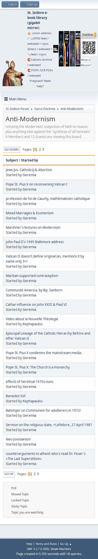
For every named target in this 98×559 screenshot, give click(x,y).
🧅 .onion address (39, 33)
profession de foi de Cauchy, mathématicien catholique (48, 198)
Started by (29, 160)
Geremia (29, 175)
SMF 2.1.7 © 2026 (38, 548)
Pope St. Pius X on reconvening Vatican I (36, 184)
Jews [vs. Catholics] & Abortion (29, 170)
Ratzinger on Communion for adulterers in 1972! (43, 410)
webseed (33, 43)
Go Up (9, 474)
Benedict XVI (16, 396)
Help (29, 544)
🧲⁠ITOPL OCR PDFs (40, 70)
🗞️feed (32, 54)
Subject (12, 160)
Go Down (12, 149)
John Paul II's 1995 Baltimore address (35, 242)
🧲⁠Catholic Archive (39, 59)
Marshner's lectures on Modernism (33, 227)
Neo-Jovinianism (18, 439)
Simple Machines (61, 548)
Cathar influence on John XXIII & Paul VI (36, 304)
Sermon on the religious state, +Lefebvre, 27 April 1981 (49, 425)
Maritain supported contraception (32, 275)
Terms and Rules (46, 544)
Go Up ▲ (66, 544)
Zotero (31, 49)
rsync (44, 43)
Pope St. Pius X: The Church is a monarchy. (38, 367)
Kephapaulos (32, 324)
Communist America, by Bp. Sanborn (34, 290)
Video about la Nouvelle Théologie (32, 319)
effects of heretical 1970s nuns (29, 381)
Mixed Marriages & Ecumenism (30, 213)
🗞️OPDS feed (38, 38)
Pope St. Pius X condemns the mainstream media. (44, 353)
